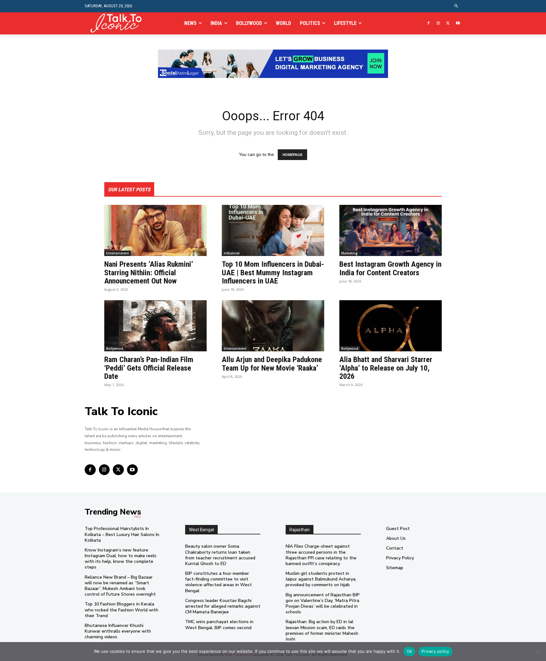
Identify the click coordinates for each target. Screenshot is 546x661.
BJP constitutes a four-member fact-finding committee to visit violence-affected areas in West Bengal (218, 582)
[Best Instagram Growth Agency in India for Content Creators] (390, 230)
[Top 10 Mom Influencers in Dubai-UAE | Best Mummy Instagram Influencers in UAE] (273, 230)
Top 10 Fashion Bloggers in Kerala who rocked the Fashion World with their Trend (121, 609)
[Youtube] (457, 23)
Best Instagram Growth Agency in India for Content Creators (390, 268)
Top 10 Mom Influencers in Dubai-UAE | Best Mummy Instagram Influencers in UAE (273, 272)
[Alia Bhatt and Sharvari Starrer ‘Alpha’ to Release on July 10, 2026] (390, 325)
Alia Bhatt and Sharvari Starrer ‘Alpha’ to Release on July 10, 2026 (385, 368)
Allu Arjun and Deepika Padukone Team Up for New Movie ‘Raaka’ (272, 363)
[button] (456, 6)
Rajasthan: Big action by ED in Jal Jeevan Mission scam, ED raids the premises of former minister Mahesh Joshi (322, 630)
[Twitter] (448, 23)
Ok (409, 651)
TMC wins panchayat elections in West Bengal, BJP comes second (219, 624)
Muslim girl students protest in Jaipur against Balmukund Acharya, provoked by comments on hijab (321, 579)
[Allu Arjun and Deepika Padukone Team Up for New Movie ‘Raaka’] (273, 325)
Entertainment (117, 253)
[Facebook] (428, 23)
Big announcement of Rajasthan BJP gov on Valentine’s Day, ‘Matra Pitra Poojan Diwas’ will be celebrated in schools (323, 603)
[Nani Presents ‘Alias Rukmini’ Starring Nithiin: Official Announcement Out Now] (155, 230)
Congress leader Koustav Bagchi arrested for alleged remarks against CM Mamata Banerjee (222, 606)
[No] (538, 651)
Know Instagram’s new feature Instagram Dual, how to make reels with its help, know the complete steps (120, 558)
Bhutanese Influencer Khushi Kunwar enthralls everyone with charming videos (118, 631)
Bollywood (114, 348)
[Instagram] (438, 23)
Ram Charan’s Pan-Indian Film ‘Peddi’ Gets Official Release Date (148, 368)
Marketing (349, 253)
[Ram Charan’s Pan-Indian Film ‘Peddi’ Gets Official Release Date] (155, 325)
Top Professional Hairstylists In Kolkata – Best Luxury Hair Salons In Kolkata (122, 534)
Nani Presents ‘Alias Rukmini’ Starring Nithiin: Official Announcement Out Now (148, 272)
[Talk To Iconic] (119, 23)
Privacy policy (435, 651)
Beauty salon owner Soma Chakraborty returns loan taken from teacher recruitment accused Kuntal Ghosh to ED (220, 555)
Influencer (232, 253)
